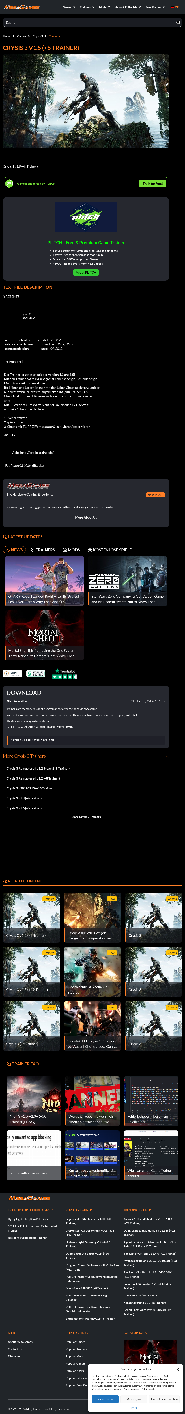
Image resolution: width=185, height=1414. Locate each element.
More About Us (86, 517)
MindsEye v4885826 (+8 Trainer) (87, 1288)
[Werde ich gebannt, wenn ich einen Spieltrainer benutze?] (92, 1100)
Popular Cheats (75, 1363)
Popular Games (75, 1341)
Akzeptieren (105, 1399)
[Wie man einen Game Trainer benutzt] (151, 1155)
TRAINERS (45, 549)
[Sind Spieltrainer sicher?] (34, 1155)
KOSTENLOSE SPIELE (112, 549)
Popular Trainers (76, 1349)
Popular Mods (75, 1356)
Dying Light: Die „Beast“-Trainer (28, 1219)
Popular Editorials (77, 1378)
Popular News (75, 1370)
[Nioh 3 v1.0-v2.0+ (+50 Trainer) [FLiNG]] (34, 1100)
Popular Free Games (79, 1385)
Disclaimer (15, 1356)
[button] (178, 1369)
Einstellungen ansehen (164, 1399)
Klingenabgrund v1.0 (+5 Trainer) (145, 1302)
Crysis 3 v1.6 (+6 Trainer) (24, 808)
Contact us (15, 1349)
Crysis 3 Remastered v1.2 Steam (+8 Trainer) (38, 768)
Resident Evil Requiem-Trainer (27, 1237)
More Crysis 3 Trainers (86, 816)
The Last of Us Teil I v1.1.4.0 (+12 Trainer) (150, 1253)
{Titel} (134, 1407)
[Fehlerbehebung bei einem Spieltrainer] (151, 1100)
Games (21, 36)
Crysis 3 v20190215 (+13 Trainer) (30, 788)
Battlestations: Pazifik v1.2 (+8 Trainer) (91, 1318)
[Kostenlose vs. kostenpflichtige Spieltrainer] (92, 1155)
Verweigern (134, 1399)
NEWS (17, 549)
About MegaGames (20, 1341)
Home (7, 36)
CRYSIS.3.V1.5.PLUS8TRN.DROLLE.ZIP (33, 740)
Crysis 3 (38, 36)
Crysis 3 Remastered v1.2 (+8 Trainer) (33, 778)
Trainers (54, 36)
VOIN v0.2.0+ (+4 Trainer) (140, 1295)
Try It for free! (153, 184)
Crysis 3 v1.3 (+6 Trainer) (24, 798)
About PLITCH (86, 272)
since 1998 (154, 494)
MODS (74, 549)
